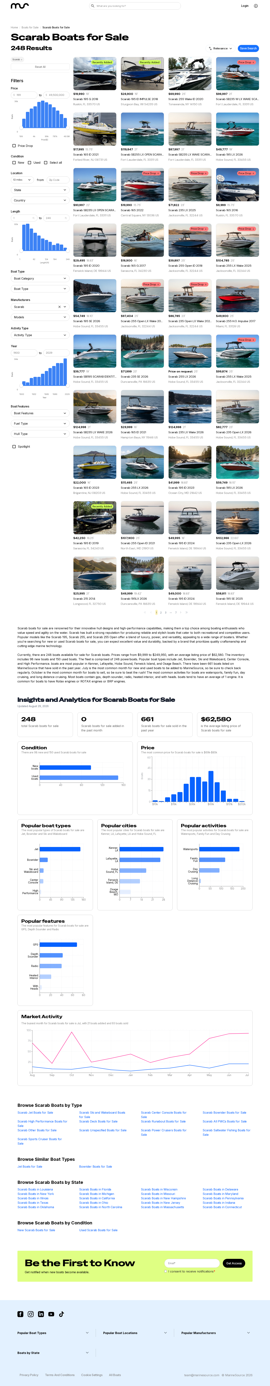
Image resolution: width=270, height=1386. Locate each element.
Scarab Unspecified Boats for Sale (103, 1130)
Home (14, 27)
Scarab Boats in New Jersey (160, 1202)
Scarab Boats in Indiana (219, 1202)
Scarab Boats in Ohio (93, 1202)
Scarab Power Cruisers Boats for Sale (164, 1132)
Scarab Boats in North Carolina (100, 1207)
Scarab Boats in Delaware (220, 1189)
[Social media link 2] (31, 1314)
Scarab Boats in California (97, 1198)
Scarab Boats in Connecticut (222, 1207)
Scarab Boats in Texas (32, 1202)
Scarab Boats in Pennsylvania (223, 1198)
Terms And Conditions (60, 1375)
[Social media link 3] (41, 1314)
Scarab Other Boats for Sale (37, 1130)
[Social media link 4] (51, 1314)
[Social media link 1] (20, 1314)
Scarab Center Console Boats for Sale (164, 1115)
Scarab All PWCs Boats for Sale (225, 1121)
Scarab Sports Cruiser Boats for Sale (39, 1141)
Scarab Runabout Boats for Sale (163, 1121)
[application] (75, 775)
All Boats (115, 1375)
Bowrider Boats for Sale (95, 1166)
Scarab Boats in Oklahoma (35, 1207)
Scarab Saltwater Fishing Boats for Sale (227, 1132)
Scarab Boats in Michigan (96, 1194)
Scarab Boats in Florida (95, 1189)
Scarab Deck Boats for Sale (98, 1121)
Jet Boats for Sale (29, 1166)
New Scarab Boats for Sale (36, 1230)
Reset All (40, 66)
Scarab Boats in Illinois (32, 1198)
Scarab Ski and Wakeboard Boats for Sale (102, 1115)
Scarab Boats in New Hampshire (163, 1198)
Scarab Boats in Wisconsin (159, 1189)
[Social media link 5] (61, 1314)
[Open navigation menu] (256, 6)
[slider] (21, 128)
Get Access (234, 1263)
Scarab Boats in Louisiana (35, 1189)
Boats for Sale (30, 27)
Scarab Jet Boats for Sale (35, 1112)
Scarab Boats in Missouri (158, 1194)
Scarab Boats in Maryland (220, 1194)
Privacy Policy (29, 1375)
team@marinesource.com (201, 1375)
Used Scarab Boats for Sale (98, 1230)
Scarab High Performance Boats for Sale (42, 1124)
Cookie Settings (91, 1375)
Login (245, 6)
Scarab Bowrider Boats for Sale (224, 1112)
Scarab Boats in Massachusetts (162, 1207)
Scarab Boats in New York (35, 1194)
